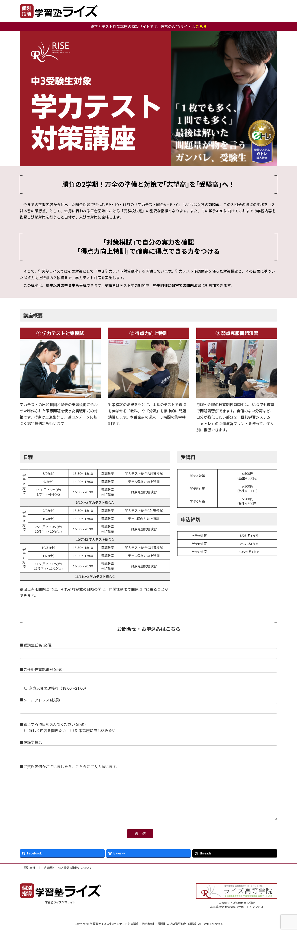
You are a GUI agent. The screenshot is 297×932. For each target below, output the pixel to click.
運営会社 (29, 867)
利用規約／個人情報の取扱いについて (68, 867)
